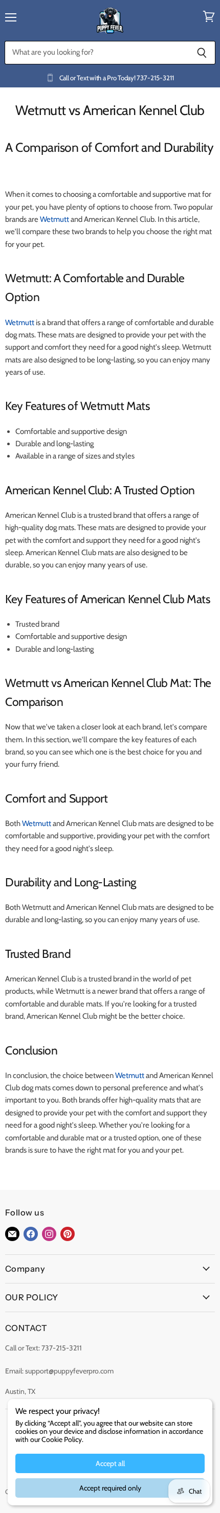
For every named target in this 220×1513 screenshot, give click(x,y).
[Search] (201, 52)
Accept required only (110, 1488)
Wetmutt (54, 219)
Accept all (110, 1463)
